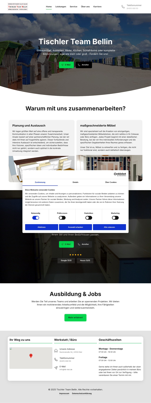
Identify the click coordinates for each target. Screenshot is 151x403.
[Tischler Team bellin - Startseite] (18, 7)
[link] (68, 350)
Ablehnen (42, 227)
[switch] (62, 218)
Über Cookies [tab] (111, 182)
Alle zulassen (109, 227)
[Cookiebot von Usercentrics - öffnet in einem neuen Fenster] (115, 174)
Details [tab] (75, 182)
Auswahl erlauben (75, 227)
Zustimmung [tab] (40, 182)
